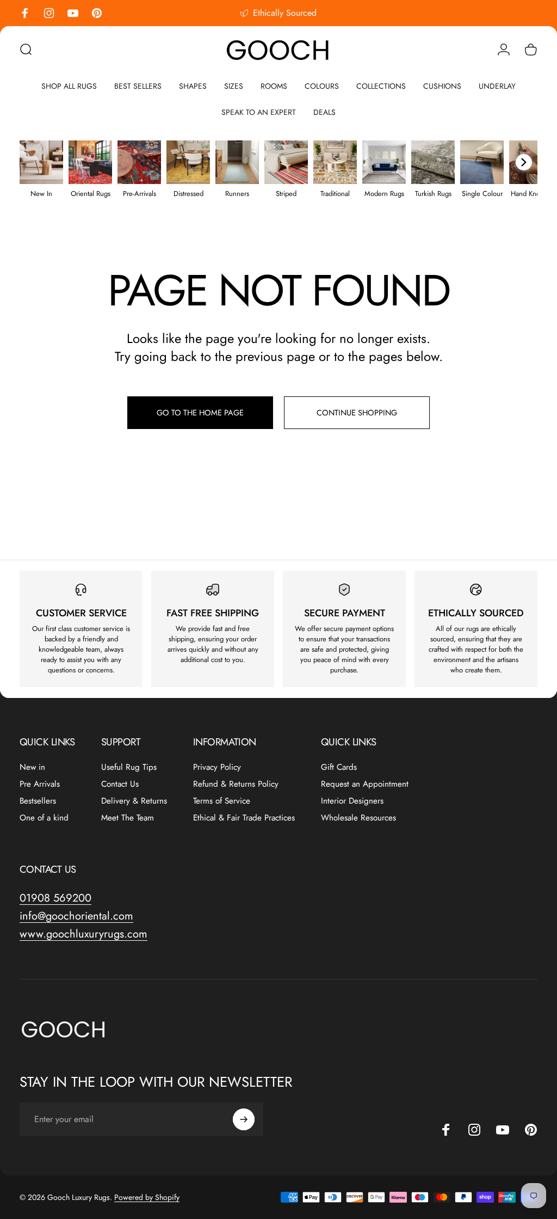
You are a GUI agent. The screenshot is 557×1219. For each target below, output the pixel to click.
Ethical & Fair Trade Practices (244, 818)
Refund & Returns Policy (235, 784)
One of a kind (44, 818)
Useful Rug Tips (129, 767)
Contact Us (120, 784)
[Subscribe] (244, 1119)
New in (32, 767)
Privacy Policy (217, 767)
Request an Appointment (365, 784)
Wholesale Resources (358, 818)
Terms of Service (221, 801)
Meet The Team (127, 818)
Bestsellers (38, 801)
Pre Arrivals (40, 784)
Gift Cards (339, 767)
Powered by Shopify (147, 1197)
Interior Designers (352, 801)
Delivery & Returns (134, 801)
